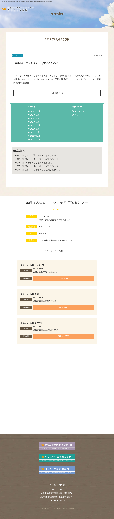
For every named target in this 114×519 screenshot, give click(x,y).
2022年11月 (35, 139)
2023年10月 (35, 125)
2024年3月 (34, 115)
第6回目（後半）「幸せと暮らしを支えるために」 (39, 155)
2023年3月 (34, 132)
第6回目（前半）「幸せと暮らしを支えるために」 (39, 159)
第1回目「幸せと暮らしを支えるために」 (37, 63)
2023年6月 (34, 129)
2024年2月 (34, 118)
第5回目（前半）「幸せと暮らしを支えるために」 (39, 166)
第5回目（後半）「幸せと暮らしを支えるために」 (39, 170)
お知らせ (78, 115)
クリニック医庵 (54, 508)
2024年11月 (35, 111)
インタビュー (80, 111)
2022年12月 (35, 136)
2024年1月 (34, 122)
